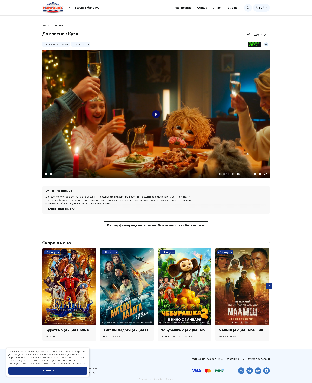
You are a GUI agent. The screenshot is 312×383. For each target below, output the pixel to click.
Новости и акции (235, 358)
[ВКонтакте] (241, 370)
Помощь (232, 7)
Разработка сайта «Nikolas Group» (156, 379)
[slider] (133, 173)
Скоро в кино (215, 358)
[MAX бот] (266, 370)
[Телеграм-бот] (258, 370)
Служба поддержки (258, 358)
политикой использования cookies (68, 363)
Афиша (202, 7)
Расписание (183, 7)
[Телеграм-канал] (249, 370)
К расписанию (55, 25)
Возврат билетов (86, 7)
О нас (216, 7)
